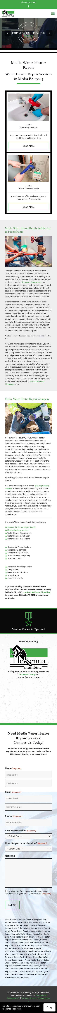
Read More (16, 1009)
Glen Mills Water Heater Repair (24, 934)
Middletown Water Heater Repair (19, 951)
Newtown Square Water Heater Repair (21, 957)
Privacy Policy (44, 998)
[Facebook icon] (29, 6)
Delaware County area (31, 282)
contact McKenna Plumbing (36, 592)
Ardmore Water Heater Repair (18, 919)
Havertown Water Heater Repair (25, 940)
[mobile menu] (52, 13)
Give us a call (40, 328)
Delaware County (27, 674)
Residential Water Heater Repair (21, 527)
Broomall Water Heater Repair (31, 922)
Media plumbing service (17, 530)
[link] (28, 107)
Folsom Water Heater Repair (30, 928)
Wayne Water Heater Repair (17, 977)
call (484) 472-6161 (25, 595)
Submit (12, 904)
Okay (49, 1007)
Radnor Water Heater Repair (30, 960)
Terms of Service (28, 998)
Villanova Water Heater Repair (24, 971)
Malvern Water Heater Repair (24, 945)
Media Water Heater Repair (29, 948)
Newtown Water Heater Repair (37, 954)
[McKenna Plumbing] (8, 13)
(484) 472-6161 (29, 2)
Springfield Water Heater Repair (25, 966)
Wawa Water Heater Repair (35, 974)
